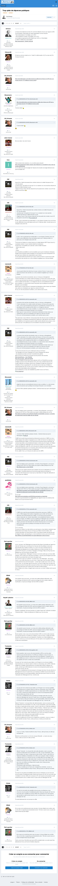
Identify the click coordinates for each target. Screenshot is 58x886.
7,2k (9, 191)
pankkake (8, 480)
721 (9, 87)
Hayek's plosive (8, 597)
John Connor (8, 138)
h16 (8, 202)
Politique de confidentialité (28, 882)
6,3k (9, 553)
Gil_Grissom (8, 75)
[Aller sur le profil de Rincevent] (8, 382)
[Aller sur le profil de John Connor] (8, 143)
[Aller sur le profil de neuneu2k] (8, 269)
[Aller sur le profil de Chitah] (8, 685)
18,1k (9, 277)
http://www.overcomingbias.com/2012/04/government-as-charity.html (31, 496)
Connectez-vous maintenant (41, 867)
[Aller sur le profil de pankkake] (8, 485)
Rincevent (8, 377)
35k (9, 108)
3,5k (9, 41)
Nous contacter (38, 882)
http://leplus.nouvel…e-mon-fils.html (25, 467)
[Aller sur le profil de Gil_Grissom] (8, 80)
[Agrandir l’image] (23, 108)
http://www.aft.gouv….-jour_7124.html (23, 357)
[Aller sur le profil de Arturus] (4, 17)
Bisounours (8, 95)
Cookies (46, 882)
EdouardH (8, 52)
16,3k (9, 492)
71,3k (9, 215)
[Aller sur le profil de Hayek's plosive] (8, 602)
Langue (12, 882)
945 (9, 150)
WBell (8, 575)
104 (9, 172)
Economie (17, 18)
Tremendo (8, 646)
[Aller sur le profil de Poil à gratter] (8, 546)
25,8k (8, 659)
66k (9, 392)
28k (9, 611)
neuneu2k (8, 264)
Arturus (10, 16)
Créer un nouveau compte (17, 867)
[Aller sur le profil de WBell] (8, 580)
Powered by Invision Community (29, 883)
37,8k (9, 692)
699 (9, 64)
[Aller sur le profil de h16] (8, 208)
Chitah (8, 680)
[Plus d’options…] (54, 29)
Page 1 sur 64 (27, 23)
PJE (8, 179)
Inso (8, 160)
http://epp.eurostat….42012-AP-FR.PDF (24, 358)
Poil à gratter (8, 541)
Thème (18, 882)
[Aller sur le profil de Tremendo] (8, 651)
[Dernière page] (21, 23)
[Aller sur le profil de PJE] (8, 184)
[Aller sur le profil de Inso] (8, 165)
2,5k (9, 587)
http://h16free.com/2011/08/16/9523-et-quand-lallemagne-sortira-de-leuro (32, 535)
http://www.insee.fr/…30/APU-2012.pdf (24, 41)
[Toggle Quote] (17, 98)
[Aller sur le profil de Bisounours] (8, 100)
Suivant (17, 23)
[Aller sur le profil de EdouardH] (8, 57)
